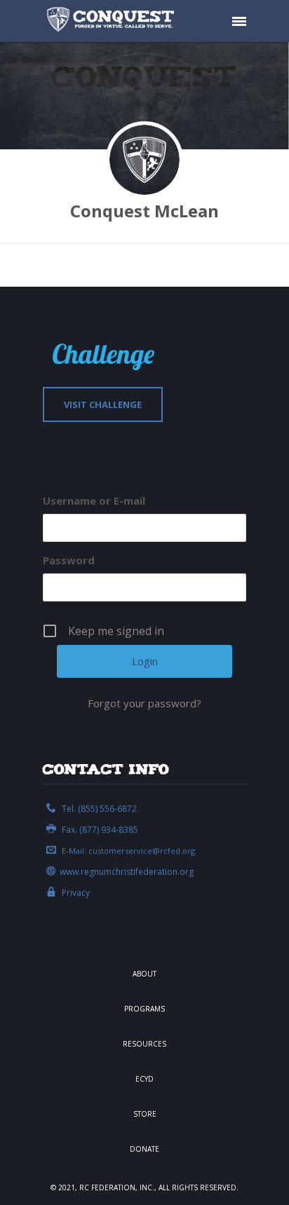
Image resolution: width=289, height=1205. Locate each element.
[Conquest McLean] (144, 159)
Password (69, 560)
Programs (144, 1009)
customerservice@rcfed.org (141, 850)
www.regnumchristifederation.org (127, 872)
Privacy (76, 893)
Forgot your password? (144, 703)
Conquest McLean (144, 210)
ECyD (144, 1079)
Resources (144, 1044)
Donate (144, 1149)
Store (144, 1114)
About (144, 974)
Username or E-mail (94, 500)
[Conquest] (113, 21)
